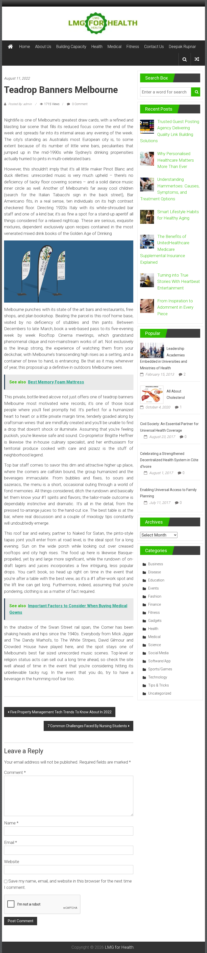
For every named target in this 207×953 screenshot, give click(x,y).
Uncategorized (159, 693)
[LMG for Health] (10, 46)
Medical (114, 46)
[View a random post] (197, 59)
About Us (43, 46)
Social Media (158, 653)
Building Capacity (71, 46)
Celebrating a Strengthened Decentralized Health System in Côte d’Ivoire (169, 460)
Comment (15, 772)
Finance (154, 604)
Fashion (154, 596)
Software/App (159, 661)
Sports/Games (160, 669)
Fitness (132, 46)
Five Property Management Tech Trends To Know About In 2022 (61, 712)
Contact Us (154, 46)
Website (11, 861)
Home (24, 46)
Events (153, 588)
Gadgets (155, 621)
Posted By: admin (20, 104)
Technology (157, 677)
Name (11, 822)
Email (10, 842)
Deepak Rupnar (182, 46)
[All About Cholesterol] (152, 394)
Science (154, 645)
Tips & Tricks (158, 685)
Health (96, 46)
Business (155, 564)
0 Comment (79, 104)
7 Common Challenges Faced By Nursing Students (87, 726)
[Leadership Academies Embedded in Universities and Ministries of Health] (152, 350)
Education (156, 580)
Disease (154, 572)
